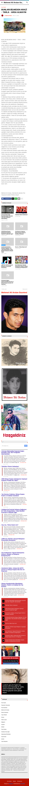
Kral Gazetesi (4, 707)
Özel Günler (3, 729)
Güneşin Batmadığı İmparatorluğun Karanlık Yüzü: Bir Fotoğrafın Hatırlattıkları (7, 216)
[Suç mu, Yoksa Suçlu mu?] (21, 242)
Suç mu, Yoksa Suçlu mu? (21, 247)
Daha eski (25, 289)
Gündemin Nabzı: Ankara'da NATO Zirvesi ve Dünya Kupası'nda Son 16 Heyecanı (7, 282)
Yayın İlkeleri (4, 714)
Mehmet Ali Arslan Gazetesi (15, 2)
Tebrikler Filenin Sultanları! (21, 214)
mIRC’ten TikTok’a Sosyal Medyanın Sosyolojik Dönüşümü (7, 266)
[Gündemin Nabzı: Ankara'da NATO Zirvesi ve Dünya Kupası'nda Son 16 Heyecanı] (7, 275)
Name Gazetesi (4, 712)
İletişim (14, 781)
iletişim (2, 726)
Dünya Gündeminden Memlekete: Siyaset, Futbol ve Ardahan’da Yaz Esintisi (12, 585)
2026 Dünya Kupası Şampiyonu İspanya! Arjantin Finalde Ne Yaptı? (7, 232)
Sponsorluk (3, 736)
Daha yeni (4, 289)
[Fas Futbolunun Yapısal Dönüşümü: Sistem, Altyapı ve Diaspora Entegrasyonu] (21, 260)
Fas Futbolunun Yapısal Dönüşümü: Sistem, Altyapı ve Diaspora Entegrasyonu (21, 266)
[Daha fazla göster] (22, 199)
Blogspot (11, 783)
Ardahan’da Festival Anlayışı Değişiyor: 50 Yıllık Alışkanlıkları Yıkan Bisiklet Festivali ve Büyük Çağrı (7, 249)
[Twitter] (12, 199)
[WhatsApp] (16, 199)
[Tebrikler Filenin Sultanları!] (21, 209)
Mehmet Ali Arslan (5, 710)
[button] (2, 2)
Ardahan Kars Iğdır (5, 731)
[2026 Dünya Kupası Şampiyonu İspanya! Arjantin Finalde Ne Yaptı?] (7, 226)
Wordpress (19, 781)
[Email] (19, 199)
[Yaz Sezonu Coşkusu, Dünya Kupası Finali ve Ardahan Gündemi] (21, 226)
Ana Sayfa (3, 7)
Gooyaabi (22, 783)
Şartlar (2, 739)
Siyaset (3, 724)
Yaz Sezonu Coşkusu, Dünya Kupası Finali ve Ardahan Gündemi (20, 232)
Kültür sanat (4, 719)
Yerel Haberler (4, 741)
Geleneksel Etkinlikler (6, 734)
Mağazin (3, 722)
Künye (2, 717)
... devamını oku (22, 462)
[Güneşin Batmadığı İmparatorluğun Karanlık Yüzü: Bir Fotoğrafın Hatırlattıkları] (7, 209)
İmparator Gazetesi (5, 705)
